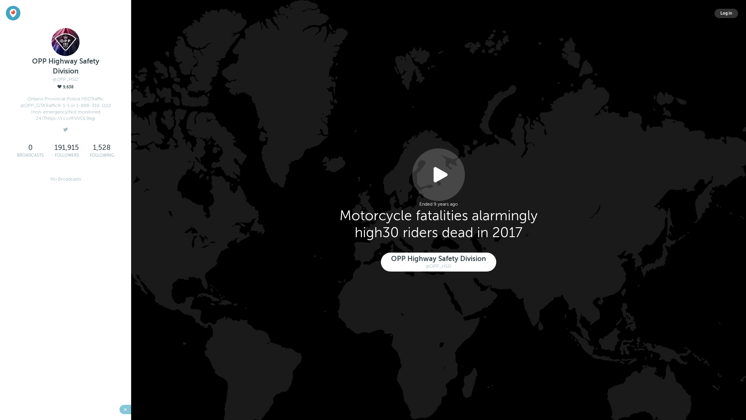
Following (102, 155)
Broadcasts (30, 155)
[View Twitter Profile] (65, 128)
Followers (67, 155)
